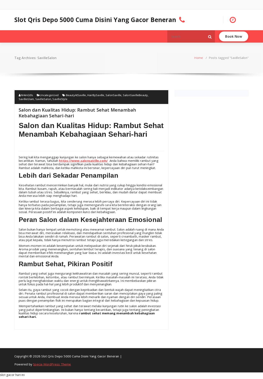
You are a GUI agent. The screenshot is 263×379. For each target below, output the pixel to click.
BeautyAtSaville (76, 95)
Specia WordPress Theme (52, 364)
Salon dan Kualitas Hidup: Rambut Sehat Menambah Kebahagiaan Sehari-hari (77, 113)
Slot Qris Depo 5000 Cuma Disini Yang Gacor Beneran (95, 19)
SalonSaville (113, 95)
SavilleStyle (59, 99)
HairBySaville (95, 95)
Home (198, 58)
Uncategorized (49, 95)
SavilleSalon (43, 99)
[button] (210, 36)
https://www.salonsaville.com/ (83, 161)
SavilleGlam (26, 99)
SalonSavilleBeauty (135, 95)
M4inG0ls (27, 95)
